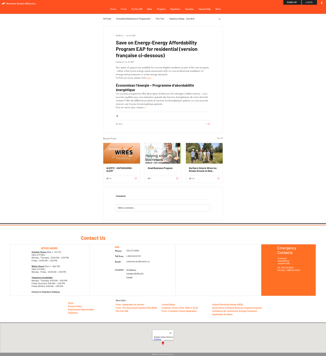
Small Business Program (160, 168)
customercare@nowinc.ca (138, 261)
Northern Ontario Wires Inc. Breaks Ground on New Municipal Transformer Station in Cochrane (203, 169)
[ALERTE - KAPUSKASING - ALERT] (121, 153)
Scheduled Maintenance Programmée (133, 19)
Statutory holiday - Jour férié (181, 19)
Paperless (73, 313)
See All (220, 138)
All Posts (107, 19)
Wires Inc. (30, 3)
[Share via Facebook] (117, 116)
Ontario (21, 3)
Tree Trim (160, 19)
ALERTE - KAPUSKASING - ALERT (119, 169)
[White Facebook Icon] (321, 3)
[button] (123, 9)
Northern (11, 3)
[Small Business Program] (163, 153)
